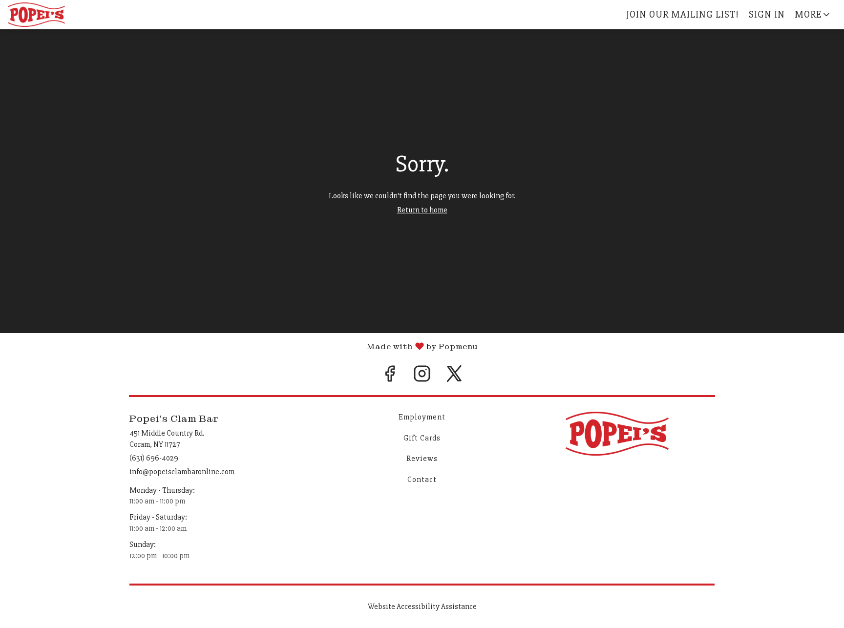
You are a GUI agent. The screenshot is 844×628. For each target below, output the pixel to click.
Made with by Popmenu (239, 346)
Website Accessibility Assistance (422, 606)
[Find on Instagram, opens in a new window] (422, 377)
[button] (813, 14)
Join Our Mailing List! (682, 14)
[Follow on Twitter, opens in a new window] (454, 377)
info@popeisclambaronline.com (181, 472)
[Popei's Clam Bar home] (52, 14)
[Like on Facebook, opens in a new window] (390, 377)
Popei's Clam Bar (617, 434)
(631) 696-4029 (153, 458)
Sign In (767, 14)
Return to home (422, 210)
